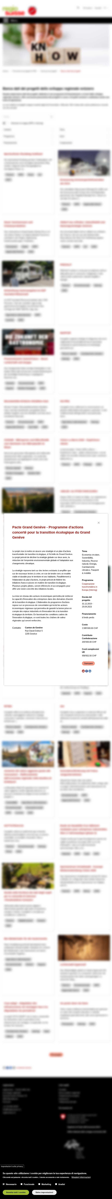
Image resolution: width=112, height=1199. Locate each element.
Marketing (46, 1184)
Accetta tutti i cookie (16, 1192)
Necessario (11, 1184)
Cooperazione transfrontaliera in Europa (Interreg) (89, 587)
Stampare (88, 663)
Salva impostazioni (44, 1192)
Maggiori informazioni (81, 1177)
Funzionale (29, 1184)
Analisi (61, 1184)
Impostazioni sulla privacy (12, 1166)
